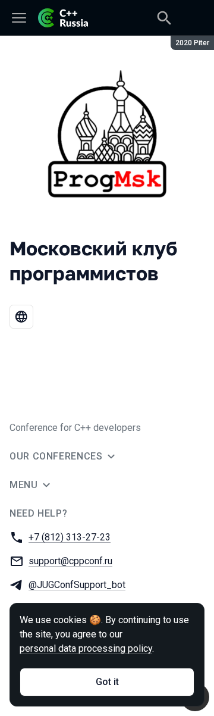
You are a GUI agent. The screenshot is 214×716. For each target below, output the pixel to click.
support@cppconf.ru (70, 561)
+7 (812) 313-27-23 (70, 537)
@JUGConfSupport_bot (77, 584)
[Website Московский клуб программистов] (21, 317)
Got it (107, 681)
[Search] (164, 18)
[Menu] (19, 18)
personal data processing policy (86, 648)
